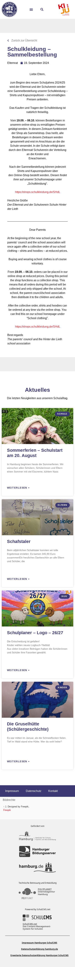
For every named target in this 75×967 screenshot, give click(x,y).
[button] (41, 9)
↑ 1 (4, 806)
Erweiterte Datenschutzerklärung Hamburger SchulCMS (39, 955)
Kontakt (53, 790)
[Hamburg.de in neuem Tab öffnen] (37, 867)
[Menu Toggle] (32, 9)
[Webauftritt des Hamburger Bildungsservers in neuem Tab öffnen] (37, 851)
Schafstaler (19, 541)
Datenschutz (33, 790)
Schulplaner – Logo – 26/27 (35, 632)
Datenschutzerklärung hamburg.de (39, 949)
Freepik (7, 810)
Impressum (12, 790)
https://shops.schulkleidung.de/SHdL (37, 192)
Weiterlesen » (18, 487)
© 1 (5, 411)
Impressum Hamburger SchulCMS (39, 942)
